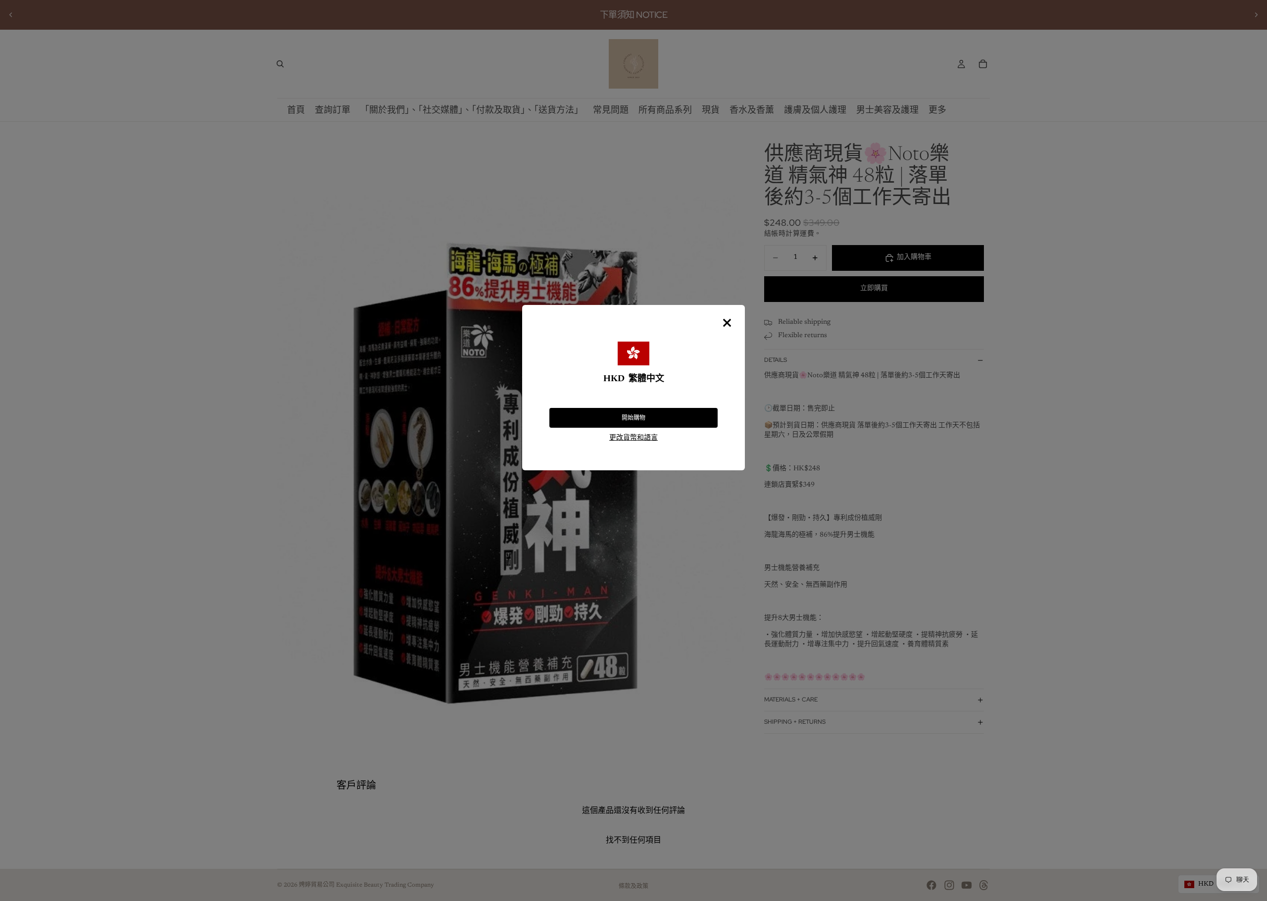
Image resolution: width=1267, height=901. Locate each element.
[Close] (727, 323)
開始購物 (633, 417)
